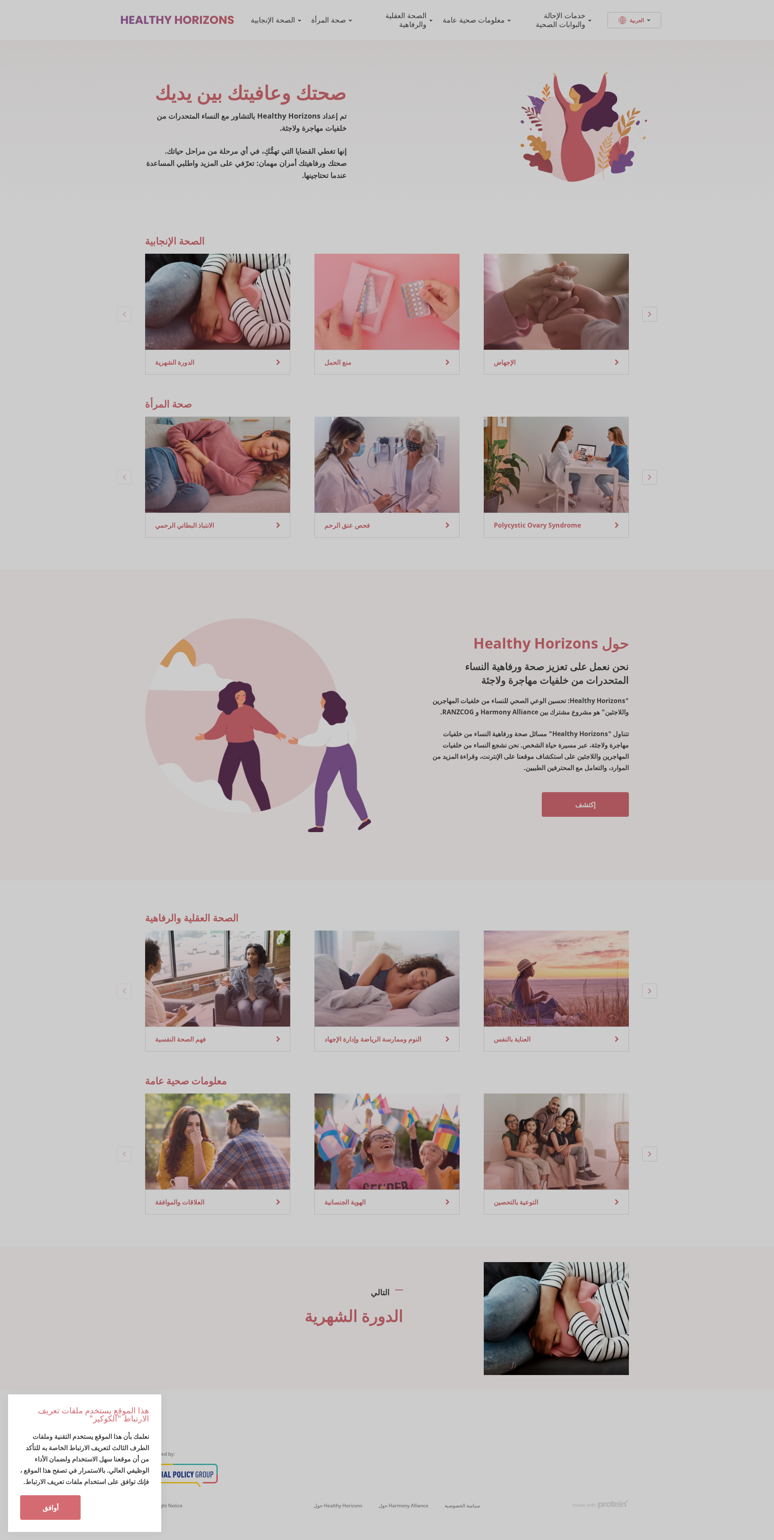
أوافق (51, 1507)
